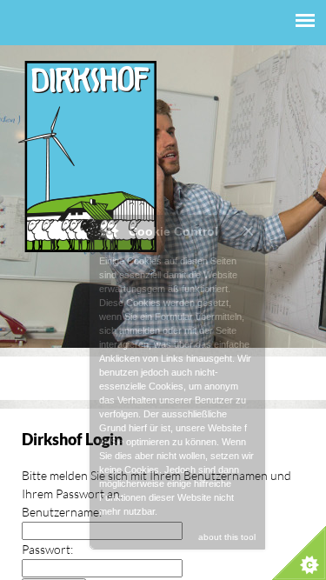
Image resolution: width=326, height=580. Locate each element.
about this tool (227, 537)
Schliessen (249, 231)
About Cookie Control (107, 230)
